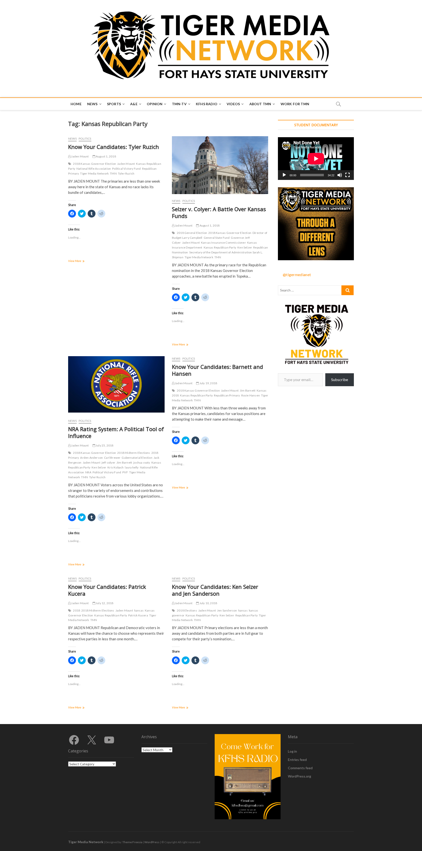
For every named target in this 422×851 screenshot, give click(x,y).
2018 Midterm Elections (133, 453)
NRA (88, 472)
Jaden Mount (80, 156)
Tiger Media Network (94, 173)
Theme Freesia (132, 842)
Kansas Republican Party (220, 247)
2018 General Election (192, 233)
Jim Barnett (124, 462)
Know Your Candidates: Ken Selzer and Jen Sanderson (215, 590)
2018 (76, 610)
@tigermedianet (297, 274)
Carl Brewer (112, 457)
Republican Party (246, 615)
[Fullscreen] (347, 175)
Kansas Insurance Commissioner (223, 242)
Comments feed (300, 768)
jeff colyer (108, 462)
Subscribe (339, 379)
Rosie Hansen (250, 395)
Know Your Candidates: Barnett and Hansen (217, 370)
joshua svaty (141, 462)
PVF (125, 472)
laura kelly (131, 467)
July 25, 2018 (104, 445)
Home (76, 104)
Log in (292, 751)
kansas (139, 610)
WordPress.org (299, 776)
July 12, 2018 (104, 603)
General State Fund (217, 237)
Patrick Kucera (138, 615)
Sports (114, 104)
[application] (316, 158)
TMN (113, 173)
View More (81, 261)
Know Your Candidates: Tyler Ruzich (113, 146)
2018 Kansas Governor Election (94, 164)
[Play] (284, 175)
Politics (85, 138)
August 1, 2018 (105, 156)
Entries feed (297, 760)
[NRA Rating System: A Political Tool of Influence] (116, 384)
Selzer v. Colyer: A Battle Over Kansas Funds (219, 212)
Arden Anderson (91, 457)
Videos (233, 104)
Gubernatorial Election (137, 457)
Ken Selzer (244, 247)
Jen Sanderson (227, 610)
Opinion (154, 104)
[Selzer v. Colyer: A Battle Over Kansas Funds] (220, 165)
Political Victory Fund (126, 168)
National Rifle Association (93, 168)
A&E (133, 104)
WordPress (151, 842)
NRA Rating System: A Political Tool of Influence (116, 432)
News (92, 104)
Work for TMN (295, 104)
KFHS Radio (206, 104)
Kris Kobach (115, 467)
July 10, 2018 (208, 603)
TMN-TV (179, 104)
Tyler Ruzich (126, 173)
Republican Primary (227, 395)
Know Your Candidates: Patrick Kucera (107, 590)
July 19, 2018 (208, 383)
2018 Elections (187, 610)
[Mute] (339, 175)
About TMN (260, 104)
